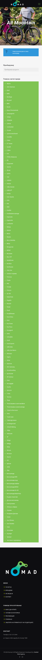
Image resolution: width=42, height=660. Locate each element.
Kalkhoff (9, 190)
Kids (8, 200)
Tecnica (9, 397)
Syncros (9, 390)
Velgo (8, 430)
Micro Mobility (11, 240)
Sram (8, 380)
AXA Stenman (11, 87)
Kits (8, 203)
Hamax (9, 183)
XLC (8, 460)
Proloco (9, 290)
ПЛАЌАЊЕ (9, 619)
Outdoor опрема (12, 273)
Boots (8, 107)
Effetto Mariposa (12, 157)
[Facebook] (20, 657)
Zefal (8, 467)
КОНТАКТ (8, 597)
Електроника (11, 503)
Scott (8, 340)
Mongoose (10, 247)
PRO (8, 283)
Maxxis (9, 237)
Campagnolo (10, 113)
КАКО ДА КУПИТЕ (11, 609)
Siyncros (9, 363)
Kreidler (9, 210)
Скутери (9, 533)
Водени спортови (12, 497)
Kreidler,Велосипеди (13, 213)
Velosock (9, 433)
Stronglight (10, 383)
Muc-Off (9, 257)
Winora (9, 450)
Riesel (8, 307)
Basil (8, 90)
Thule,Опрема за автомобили (16, 403)
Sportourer (10, 373)
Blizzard (9, 100)
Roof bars (10, 323)
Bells (8, 93)
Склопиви (10, 530)
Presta (8, 280)
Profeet (9, 287)
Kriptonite (9, 217)
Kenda (8, 193)
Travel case (10, 417)
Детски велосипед (12, 500)
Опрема (9, 510)
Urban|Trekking (11, 427)
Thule (8, 400)
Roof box (9, 327)
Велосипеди (10, 473)
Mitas (8, 243)
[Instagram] (22, 657)
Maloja (9, 227)
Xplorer (9, 463)
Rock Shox (10, 317)
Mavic (8, 233)
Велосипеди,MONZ (12, 487)
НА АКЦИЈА (9, 593)
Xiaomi (9, 457)
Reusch (9, 303)
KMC (8, 207)
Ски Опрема (10, 523)
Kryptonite (10, 220)
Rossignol (10, 330)
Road (8, 310)
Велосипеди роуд (12, 480)
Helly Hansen (10, 187)
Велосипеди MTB (12, 477)
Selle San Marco (11, 350)
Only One (9, 270)
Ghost (8, 170)
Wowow (9, 453)
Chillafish (9, 120)
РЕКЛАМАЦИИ (10, 616)
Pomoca (9, 277)
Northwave (10, 267)
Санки (8, 517)
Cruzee (9, 130)
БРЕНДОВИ (9, 590)
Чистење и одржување (14, 540)
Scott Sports (10, 343)
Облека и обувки (12, 507)
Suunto (9, 387)
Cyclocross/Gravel (12, 133)
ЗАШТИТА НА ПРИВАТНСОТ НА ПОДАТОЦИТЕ (19, 622)
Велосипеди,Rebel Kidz (14, 493)
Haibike (9, 180)
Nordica (9, 263)
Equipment (10, 163)
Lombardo (10, 223)
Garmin (9, 167)
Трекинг (9, 537)
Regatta (9, 300)
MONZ (8, 250)
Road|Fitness (10, 313)
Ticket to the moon (12, 410)
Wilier (8, 447)
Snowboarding (11, 370)
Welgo (9, 440)
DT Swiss (9, 143)
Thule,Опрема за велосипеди (16, 407)
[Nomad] (19, 3)
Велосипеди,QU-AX (13, 490)
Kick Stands (10, 197)
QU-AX (9, 293)
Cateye (9, 117)
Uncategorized (11, 423)
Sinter (8, 360)
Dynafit (9, 147)
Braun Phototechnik (12, 110)
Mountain (9, 253)
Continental (10, 127)
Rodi (8, 320)
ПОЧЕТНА (9, 587)
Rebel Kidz (10, 297)
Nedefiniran (10, 260)
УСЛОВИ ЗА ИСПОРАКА (13, 613)
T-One (8, 393)
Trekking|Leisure (11, 420)
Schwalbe (10, 337)
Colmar (9, 123)
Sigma (8, 357)
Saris (8, 333)
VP (7, 437)
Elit (7, 160)
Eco (8, 153)
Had (8, 177)
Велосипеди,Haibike (13, 483)
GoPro (8, 173)
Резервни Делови (12, 513)
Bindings (9, 97)
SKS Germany (11, 367)
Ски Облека (10, 520)
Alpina (8, 83)
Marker (9, 230)
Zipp (8, 470)
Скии (8, 527)
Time (8, 413)
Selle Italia (10, 347)
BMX (8, 103)
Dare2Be (9, 137)
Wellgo (9, 443)
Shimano (9, 353)
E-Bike (8, 150)
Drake (8, 140)
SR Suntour (10, 377)
